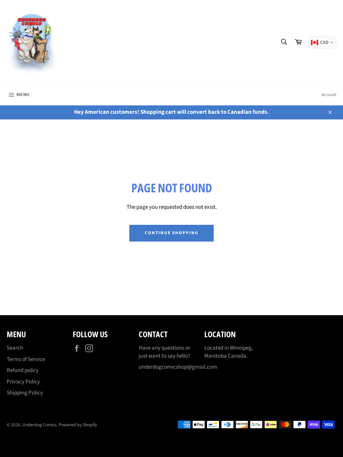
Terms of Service (26, 359)
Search (15, 348)
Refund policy (23, 370)
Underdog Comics (39, 425)
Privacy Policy (23, 382)
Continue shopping (171, 233)
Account (329, 95)
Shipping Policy (25, 393)
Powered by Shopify (78, 425)
